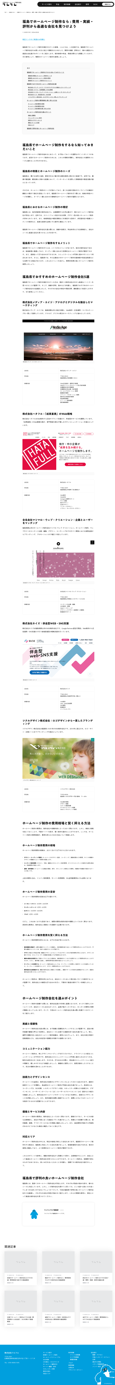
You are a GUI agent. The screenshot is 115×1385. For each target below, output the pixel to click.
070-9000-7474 (13, 1362)
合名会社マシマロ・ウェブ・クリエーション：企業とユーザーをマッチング (49, 92)
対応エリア (31, 125)
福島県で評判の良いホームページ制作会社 (40, 128)
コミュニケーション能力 (35, 118)
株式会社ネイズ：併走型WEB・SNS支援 (39, 94)
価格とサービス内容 (33, 122)
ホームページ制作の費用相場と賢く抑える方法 (42, 100)
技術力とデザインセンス (35, 120)
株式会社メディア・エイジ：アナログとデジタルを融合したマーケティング (49, 87)
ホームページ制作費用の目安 (36, 106)
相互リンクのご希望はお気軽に (33, 39)
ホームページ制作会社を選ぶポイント (39, 112)
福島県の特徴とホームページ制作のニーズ (40, 75)
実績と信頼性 (32, 115)
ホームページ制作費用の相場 (36, 104)
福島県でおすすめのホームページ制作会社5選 (41, 84)
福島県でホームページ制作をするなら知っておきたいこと (45, 72)
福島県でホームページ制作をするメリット (40, 80)
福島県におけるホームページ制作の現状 (39, 78)
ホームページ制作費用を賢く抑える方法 (39, 108)
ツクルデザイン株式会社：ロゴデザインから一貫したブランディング (47, 97)
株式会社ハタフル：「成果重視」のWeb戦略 (40, 89)
